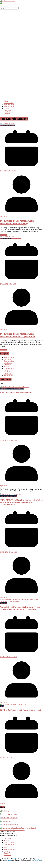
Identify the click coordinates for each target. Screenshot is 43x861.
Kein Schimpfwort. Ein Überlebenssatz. (16, 392)
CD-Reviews (8, 112)
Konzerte (7, 108)
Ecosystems (7, 839)
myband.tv (3, 216)
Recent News (8, 374)
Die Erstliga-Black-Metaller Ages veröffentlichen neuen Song (17, 222)
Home (6, 101)
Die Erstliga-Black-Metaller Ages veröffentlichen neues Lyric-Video (17, 335)
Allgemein (7, 359)
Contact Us (7, 114)
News (13, 125)
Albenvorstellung (9, 106)
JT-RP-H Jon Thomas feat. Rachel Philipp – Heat (20, 710)
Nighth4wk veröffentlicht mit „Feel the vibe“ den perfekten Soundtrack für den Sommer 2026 (20, 608)
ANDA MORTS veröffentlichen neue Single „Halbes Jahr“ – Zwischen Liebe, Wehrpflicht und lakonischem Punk (21, 502)
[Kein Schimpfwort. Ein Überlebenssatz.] (14, 387)
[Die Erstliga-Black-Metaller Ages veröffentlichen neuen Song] (7, 123)
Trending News (9, 375)
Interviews (7, 110)
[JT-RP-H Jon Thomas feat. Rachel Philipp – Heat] (13, 704)
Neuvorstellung (9, 104)
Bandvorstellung (9, 103)
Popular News (8, 372)
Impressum (7, 855)
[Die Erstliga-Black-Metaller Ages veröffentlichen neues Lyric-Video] (7, 236)
